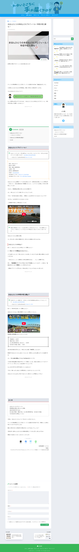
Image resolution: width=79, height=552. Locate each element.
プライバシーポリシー (45, 15)
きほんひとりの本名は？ (16, 135)
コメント (10, 490)
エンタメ (56, 85)
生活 (55, 95)
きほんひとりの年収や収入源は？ (17, 137)
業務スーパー (38, 449)
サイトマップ (55, 15)
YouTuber (47, 446)
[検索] (72, 39)
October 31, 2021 (29, 304)
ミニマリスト (31, 449)
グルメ (55, 88)
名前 (9, 506)
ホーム (22, 15)
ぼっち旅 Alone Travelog (25, 176)
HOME (40, 546)
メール (10, 511)
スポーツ (56, 90)
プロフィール (36, 15)
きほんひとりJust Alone (23, 174)
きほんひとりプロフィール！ (16, 133)
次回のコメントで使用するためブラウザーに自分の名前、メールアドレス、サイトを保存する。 (27, 521)
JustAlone (13, 449)
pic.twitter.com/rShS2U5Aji (19, 302)
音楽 (55, 98)
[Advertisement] (28, 74)
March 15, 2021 (28, 157)
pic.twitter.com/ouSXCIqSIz (30, 155)
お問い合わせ (29, 15)
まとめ (11, 139)
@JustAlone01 (16, 172)
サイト (9, 516)
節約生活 (44, 449)
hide (21, 129)
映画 (55, 93)
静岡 (48, 449)
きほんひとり (25, 449)
